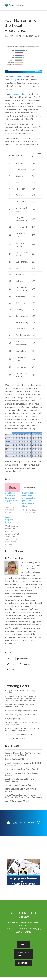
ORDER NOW (23, 963)
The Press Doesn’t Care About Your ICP (22, 769)
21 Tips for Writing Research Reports (21, 711)
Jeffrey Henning (14, 36)
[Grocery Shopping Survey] (13, 531)
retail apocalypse (17, 77)
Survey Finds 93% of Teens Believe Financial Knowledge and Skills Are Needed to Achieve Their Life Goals (21, 699)
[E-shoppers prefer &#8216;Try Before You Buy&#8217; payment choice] (12, 487)
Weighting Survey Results (16, 719)
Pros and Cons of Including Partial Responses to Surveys (19, 706)
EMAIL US (23, 944)
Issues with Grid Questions (16, 738)
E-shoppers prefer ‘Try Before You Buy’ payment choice (11, 498)
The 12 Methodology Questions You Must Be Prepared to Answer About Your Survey (23, 796)
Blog (37, 36)
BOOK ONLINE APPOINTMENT (23, 953)
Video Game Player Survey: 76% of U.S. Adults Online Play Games (22, 730)
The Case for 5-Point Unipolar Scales (21, 715)
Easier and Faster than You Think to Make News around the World (23, 754)
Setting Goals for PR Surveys (17, 759)
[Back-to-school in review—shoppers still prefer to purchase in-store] (29, 487)
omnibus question (17, 94)
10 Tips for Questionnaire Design (19, 735)
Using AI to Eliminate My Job (17, 801)
